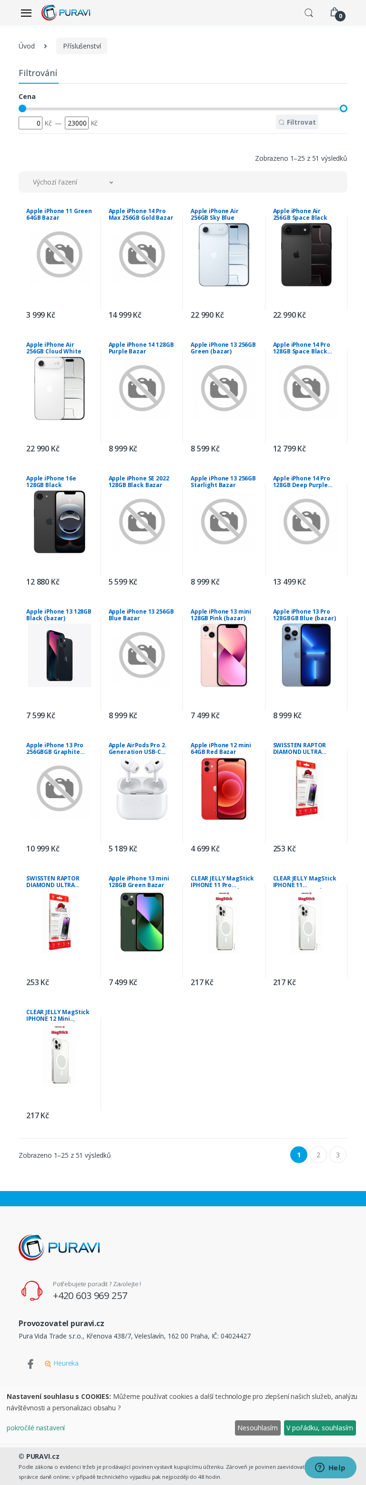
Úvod (26, 45)
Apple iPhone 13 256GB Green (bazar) (223, 348)
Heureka (65, 1363)
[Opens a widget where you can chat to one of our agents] (330, 1468)
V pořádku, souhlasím (319, 1427)
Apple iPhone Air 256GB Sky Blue (215, 214)
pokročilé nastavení (36, 1427)
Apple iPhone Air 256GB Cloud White (53, 348)
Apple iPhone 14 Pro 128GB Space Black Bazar (301, 348)
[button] (309, 12)
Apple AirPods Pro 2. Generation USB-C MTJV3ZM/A (138, 748)
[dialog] (183, 1414)
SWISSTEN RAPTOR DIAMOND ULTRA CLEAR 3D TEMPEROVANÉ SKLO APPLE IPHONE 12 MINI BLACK (57, 882)
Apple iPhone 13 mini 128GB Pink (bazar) (221, 615)
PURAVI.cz (43, 1456)
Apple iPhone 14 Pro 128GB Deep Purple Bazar (301, 481)
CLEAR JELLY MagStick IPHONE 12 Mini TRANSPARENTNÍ (58, 1015)
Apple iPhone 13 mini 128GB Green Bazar (139, 882)
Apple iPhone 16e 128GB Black (51, 481)
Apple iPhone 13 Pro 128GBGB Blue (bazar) (304, 615)
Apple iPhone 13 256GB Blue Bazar (141, 615)
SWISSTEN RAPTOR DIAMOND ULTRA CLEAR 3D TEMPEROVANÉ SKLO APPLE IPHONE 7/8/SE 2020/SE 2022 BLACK (302, 748)
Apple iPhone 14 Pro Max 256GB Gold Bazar (141, 214)
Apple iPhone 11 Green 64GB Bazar (59, 214)
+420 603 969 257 (90, 1295)
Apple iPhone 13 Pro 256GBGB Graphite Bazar (54, 748)
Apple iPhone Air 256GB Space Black (300, 214)
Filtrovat (300, 122)
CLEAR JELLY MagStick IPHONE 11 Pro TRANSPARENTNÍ (222, 882)
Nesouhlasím (257, 1427)
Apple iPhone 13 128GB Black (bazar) (59, 615)
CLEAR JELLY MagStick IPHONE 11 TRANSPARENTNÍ (304, 882)
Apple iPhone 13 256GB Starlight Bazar (223, 481)
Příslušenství (82, 45)
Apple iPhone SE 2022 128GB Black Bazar (139, 481)
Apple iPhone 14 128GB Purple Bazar (141, 348)
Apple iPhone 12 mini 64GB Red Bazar (221, 748)
